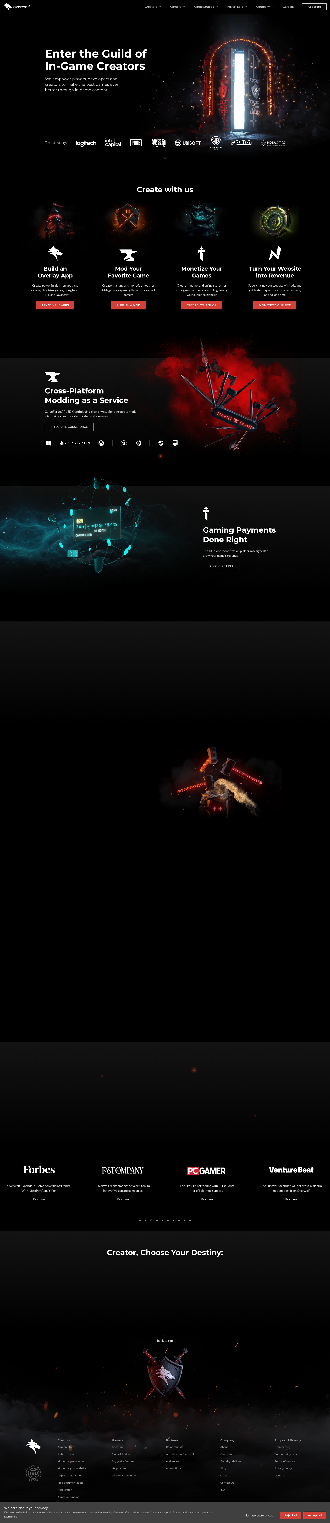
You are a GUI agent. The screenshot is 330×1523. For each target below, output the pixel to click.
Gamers (175, 6)
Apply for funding (68, 1497)
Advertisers (235, 6)
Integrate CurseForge (69, 427)
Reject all (290, 1515)
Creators (151, 6)
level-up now (62, 1005)
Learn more (10, 1516)
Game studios (174, 1447)
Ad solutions (174, 1468)
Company (263, 6)
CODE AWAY (259, 1005)
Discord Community (124, 1475)
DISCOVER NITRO (62, 703)
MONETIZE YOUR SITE (275, 305)
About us (226, 1447)
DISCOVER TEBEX (221, 566)
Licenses (280, 1475)
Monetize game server (72, 1461)
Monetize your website (72, 1468)
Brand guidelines (230, 1461)
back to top (165, 1340)
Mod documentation (70, 1482)
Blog (223, 1468)
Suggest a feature (123, 1461)
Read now (39, 1199)
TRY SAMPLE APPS (55, 305)
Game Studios (204, 6)
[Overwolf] (16, 7)
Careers (288, 6)
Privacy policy (283, 1468)
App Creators (66, 1447)
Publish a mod (66, 1454)
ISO (222, 1489)
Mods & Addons (121, 1454)
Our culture (227, 1454)
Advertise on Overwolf (180, 1454)
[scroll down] (165, 158)
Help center (119, 1468)
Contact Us (227, 1482)
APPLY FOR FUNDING (65, 1114)
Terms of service (285, 1461)
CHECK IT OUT (157, 1005)
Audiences (172, 1461)
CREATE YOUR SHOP (202, 305)
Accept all (315, 1515)
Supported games (286, 1454)
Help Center (282, 1447)
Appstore (314, 6)
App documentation (70, 1475)
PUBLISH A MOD (128, 305)
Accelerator (65, 1489)
